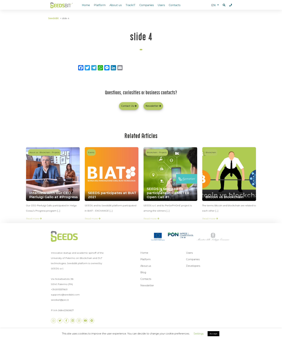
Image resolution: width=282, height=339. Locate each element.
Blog (143, 272)
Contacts (174, 5)
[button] (224, 5)
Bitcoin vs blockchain (224, 197)
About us (116, 5)
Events (91, 152)
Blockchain (45, 152)
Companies (146, 5)
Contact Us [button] (127, 105)
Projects (55, 152)
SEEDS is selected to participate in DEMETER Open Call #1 (168, 193)
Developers (193, 265)
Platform (100, 5)
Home (86, 5)
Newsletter (147, 285)
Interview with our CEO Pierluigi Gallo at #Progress (53, 195)
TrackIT (130, 5)
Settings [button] (199, 333)
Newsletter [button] (152, 105)
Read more (33, 218)
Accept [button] (213, 333)
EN (213, 5)
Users (161, 5)
